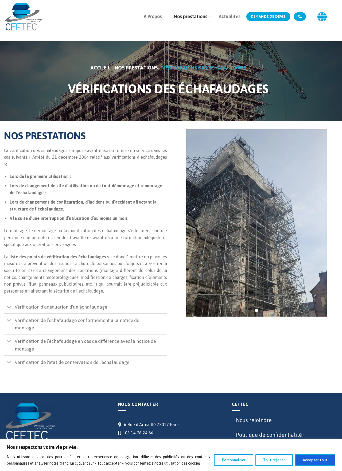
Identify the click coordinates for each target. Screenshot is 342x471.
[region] (171, 455)
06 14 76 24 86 (138, 432)
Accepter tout (315, 460)
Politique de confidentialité (269, 435)
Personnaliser (234, 460)
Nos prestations (190, 16)
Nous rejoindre (254, 420)
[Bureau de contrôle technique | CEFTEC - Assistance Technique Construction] (24, 16)
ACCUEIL (100, 68)
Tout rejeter (274, 460)
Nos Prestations (137, 68)
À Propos (153, 16)
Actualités (229, 16)
